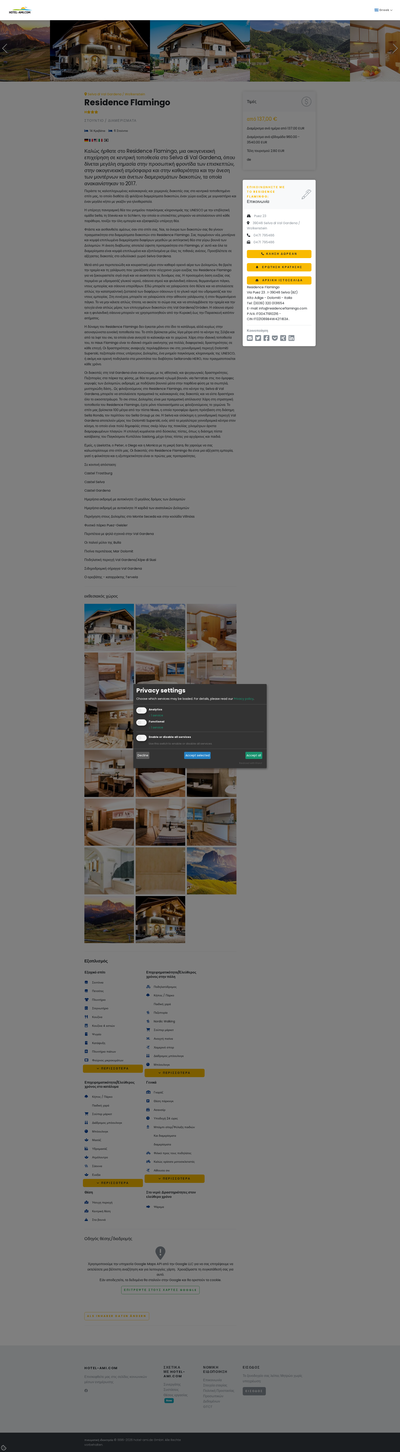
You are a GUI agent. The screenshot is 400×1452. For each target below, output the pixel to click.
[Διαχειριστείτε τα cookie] (4, 1448)
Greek (384, 10)
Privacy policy (244, 699)
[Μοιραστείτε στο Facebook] (266, 339)
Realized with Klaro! (250, 763)
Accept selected (197, 755)
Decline (143, 755)
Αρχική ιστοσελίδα (282, 280)
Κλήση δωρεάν (281, 254)
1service (156, 715)
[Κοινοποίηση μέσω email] (250, 339)
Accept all (253, 755)
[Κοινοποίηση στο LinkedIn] (291, 339)
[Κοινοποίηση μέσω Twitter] (258, 339)
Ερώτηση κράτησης (281, 267)
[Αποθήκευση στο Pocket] (275, 339)
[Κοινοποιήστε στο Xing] (283, 339)
